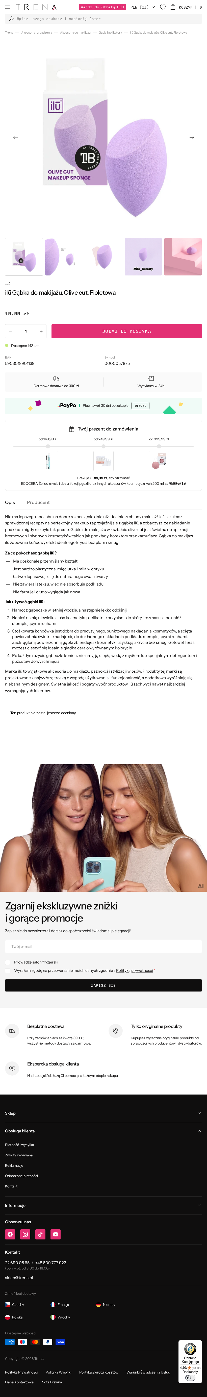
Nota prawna (52, 1382)
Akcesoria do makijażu (75, 32)
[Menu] (199, 1343)
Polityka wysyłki (58, 1372)
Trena (9, 32)
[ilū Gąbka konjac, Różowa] (159, 461)
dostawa (56, 386)
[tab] (10, 503)
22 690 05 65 (17, 1262)
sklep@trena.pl (19, 1277)
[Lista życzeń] (163, 7)
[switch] (190, 1378)
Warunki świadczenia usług (148, 1372)
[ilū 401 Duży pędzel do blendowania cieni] (48, 461)
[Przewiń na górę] (199, 1389)
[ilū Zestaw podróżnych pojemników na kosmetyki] (103, 461)
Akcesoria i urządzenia (36, 32)
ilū (7, 284)
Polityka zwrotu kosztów (98, 1372)
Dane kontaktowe (19, 1382)
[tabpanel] (103, 604)
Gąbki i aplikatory (110, 32)
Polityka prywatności (21, 1372)
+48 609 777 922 (50, 1262)
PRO (102, 7)
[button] (7, 7)
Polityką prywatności (134, 970)
